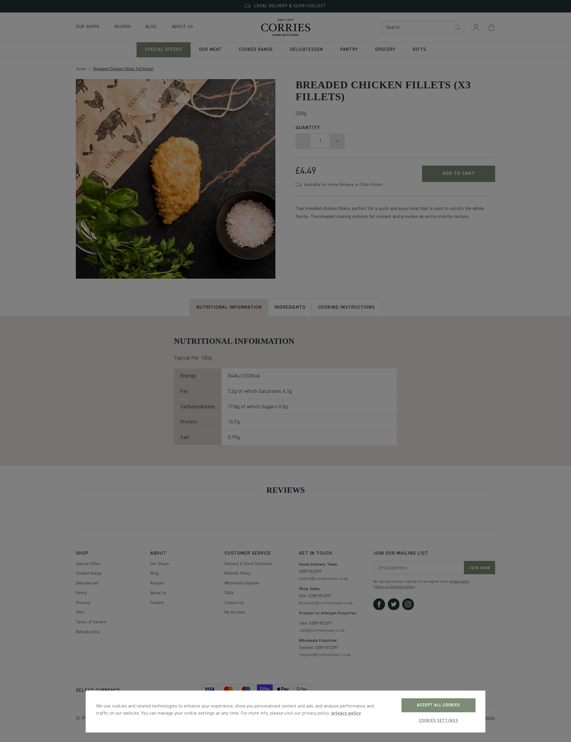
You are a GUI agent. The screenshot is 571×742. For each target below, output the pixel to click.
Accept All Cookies (438, 705)
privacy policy (346, 713)
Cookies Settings (438, 721)
